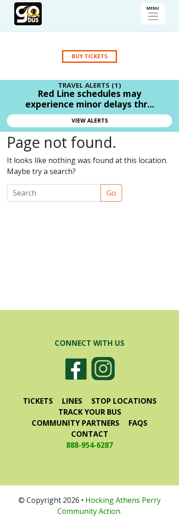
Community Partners (75, 423)
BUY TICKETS (89, 56)
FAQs (138, 423)
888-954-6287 (89, 445)
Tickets (38, 401)
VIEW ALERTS (90, 120)
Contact (89, 434)
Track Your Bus (89, 412)
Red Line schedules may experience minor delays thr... (89, 99)
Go (111, 193)
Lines (72, 401)
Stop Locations (124, 401)
